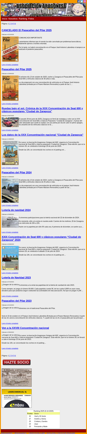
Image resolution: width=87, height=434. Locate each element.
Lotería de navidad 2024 (16, 210)
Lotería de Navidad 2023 (16, 277)
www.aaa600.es (6, 433)
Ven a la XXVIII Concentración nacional (25, 327)
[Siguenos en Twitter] (81, 2)
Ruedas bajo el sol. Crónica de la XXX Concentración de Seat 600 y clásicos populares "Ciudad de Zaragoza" (42, 110)
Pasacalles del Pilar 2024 (17, 172)
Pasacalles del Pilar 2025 (17, 69)
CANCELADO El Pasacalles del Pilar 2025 (27, 30)
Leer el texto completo (10, 65)
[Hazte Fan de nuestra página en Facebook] (78, 2)
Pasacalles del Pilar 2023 (17, 300)
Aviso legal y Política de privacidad (61, 433)
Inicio (4, 18)
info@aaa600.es (20, 433)
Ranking (23, 18)
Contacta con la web (37, 433)
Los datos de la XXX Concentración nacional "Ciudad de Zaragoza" (42, 134)
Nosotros (13, 18)
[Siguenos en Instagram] (84, 2)
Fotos (31, 18)
